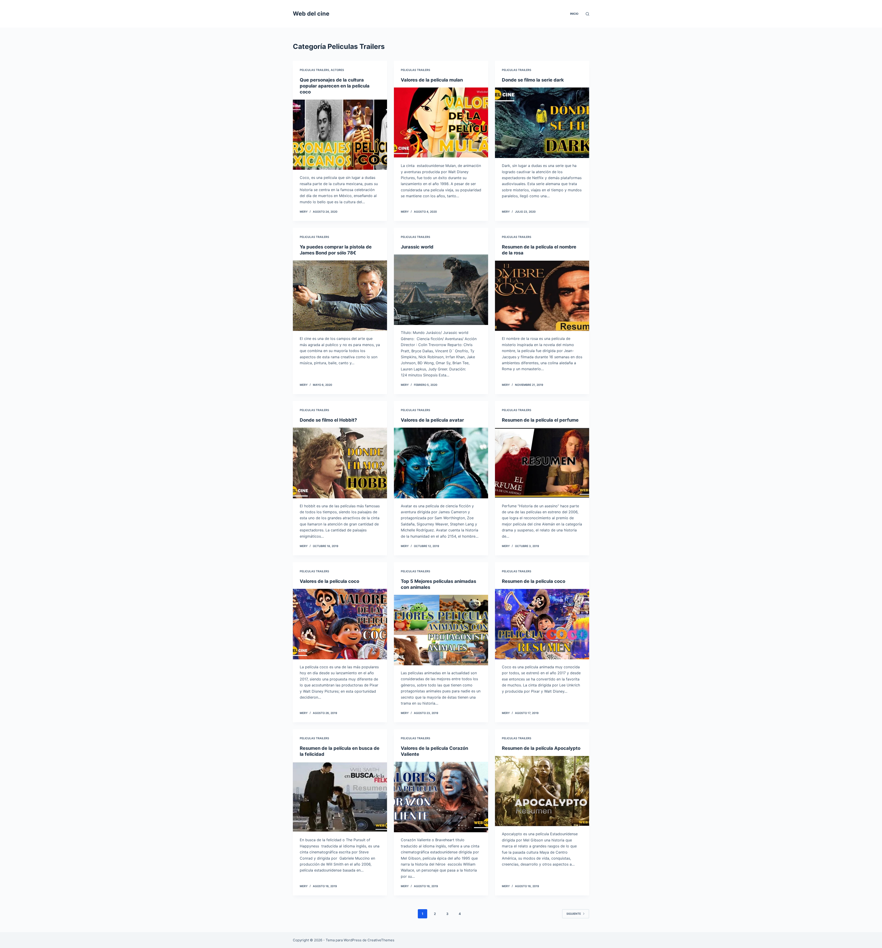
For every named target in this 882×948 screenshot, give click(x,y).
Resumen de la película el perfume (540, 420)
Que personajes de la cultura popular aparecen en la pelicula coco (335, 86)
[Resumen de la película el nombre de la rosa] (542, 295)
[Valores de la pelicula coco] (340, 624)
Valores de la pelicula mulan (432, 80)
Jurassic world (417, 247)
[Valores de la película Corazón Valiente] (441, 797)
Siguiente (573, 913)
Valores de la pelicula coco (329, 581)
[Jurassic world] (441, 289)
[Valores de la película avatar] (441, 463)
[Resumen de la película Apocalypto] (542, 791)
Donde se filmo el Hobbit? (328, 420)
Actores (337, 70)
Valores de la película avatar (432, 420)
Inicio (574, 13)
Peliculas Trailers (314, 70)
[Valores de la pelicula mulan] (441, 122)
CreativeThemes (381, 940)
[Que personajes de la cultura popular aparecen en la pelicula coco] (340, 134)
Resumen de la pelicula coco (533, 581)
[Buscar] (587, 14)
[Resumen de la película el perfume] (542, 463)
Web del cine (311, 13)
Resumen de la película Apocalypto (541, 748)
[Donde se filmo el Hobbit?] (340, 463)
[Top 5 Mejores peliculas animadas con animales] (441, 630)
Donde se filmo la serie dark (533, 80)
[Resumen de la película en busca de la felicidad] (340, 797)
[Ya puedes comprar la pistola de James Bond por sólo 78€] (340, 295)
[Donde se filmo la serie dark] (542, 122)
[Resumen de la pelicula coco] (542, 624)
